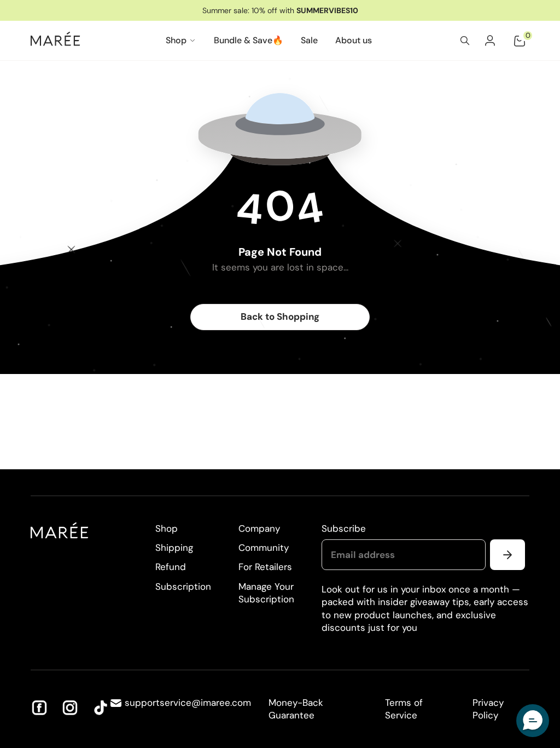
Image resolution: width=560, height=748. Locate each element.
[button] (532, 720)
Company (259, 528)
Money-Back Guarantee (296, 709)
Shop (166, 528)
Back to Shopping (280, 316)
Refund (170, 567)
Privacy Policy (488, 709)
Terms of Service (404, 709)
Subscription (183, 586)
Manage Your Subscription (266, 592)
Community (263, 548)
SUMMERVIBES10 (327, 10)
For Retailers (265, 567)
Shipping (174, 548)
